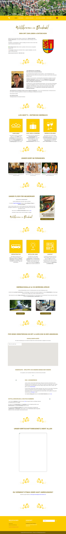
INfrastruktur (16, 254)
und (15, 405)
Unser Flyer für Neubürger (22, 196)
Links (51, 393)
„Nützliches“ (15, 401)
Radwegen (33, 392)
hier (30, 210)
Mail (50, 258)
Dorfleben (16, 133)
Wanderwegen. (32, 386)
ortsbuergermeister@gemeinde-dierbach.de (38, 494)
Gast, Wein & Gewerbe (33, 133)
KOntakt (50, 254)
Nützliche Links (33, 254)
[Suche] (56, 521)
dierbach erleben (50, 133)
